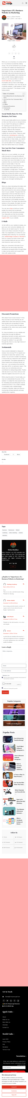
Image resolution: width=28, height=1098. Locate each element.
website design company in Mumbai (14, 236)
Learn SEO (5, 1039)
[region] (14, 1085)
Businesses (11, 530)
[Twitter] (7, 1000)
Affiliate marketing (14, 706)
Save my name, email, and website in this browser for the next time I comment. (15, 678)
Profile (13, 566)
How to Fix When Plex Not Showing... (21, 801)
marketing (4, 532)
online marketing (13, 532)
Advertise (5, 1025)
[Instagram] (14, 1000)
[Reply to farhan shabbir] (23, 600)
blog (11, 208)
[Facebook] (4, 1000)
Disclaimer (5, 1047)
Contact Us (6, 1027)
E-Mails (6, 104)
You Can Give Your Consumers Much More (13, 100)
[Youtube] (18, 1000)
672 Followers (20, 842)
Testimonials (7, 108)
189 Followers (7, 847)
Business (4, 530)
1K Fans (5, 837)
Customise (14, 1091)
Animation (14, 712)
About (4, 1017)
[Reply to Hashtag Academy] (23, 584)
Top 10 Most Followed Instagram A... (21, 748)
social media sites (6, 80)
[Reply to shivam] (23, 630)
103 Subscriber (19, 847)
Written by (13, 16)
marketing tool (13, 135)
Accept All (14, 1087)
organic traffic (5, 218)
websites (4, 535)
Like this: (7, 109)
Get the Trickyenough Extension (12, 1003)
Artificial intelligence (14, 724)
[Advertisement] (14, 269)
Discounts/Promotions (9, 106)
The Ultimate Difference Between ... (20, 811)
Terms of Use (6, 1049)
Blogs (5, 102)
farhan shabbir (11, 600)
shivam (9, 631)
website (21, 532)
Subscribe (14, 1072)
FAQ (4, 1044)
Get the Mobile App (9, 1006)
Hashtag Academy (12, 584)
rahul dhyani (10, 616)
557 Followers (7, 842)
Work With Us (6, 1022)
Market (17, 530)
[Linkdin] (11, 1000)
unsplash (18, 40)
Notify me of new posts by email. (11, 688)
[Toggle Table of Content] (23, 94)
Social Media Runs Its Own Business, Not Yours (14, 96)
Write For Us (6, 1019)
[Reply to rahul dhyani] (23, 616)
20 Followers (19, 837)
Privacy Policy (6, 1041)
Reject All (14, 1094)
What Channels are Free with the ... (20, 792)
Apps (14, 718)
